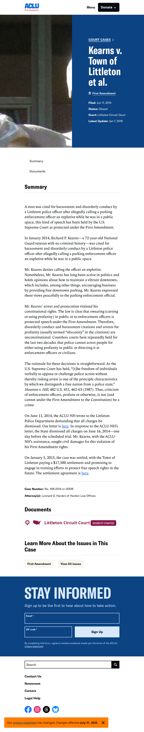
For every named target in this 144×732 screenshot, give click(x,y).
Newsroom (32, 683)
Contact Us (33, 676)
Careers (30, 691)
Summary (36, 161)
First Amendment (104, 93)
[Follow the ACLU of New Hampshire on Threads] (46, 710)
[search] (115, 664)
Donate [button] (106, 7)
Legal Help (32, 698)
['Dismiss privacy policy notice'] (103, 722)
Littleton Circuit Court (67, 522)
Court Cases (100, 40)
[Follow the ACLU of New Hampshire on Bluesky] (55, 710)
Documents (37, 171)
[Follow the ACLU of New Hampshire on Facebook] (28, 710)
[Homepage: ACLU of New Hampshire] (37, 7)
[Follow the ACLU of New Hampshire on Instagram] (37, 710)
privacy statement (34, 646)
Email (30, 615)
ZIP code (31, 629)
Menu (91, 7)
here (65, 426)
